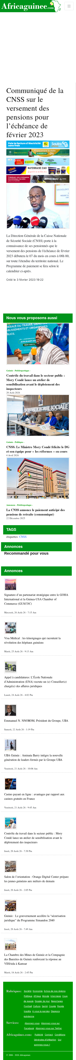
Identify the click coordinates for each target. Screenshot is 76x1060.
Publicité (39, 1034)
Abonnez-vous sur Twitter (49, 1028)
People (60, 1006)
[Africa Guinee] (30, 6)
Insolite (27, 1011)
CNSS (23, 537)
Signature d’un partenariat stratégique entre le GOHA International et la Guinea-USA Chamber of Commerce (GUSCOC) (36, 599)
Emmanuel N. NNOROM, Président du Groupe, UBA (36, 721)
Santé (45, 1006)
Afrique (37, 996)
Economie (38, 991)
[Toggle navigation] (69, 6)
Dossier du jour (42, 1001)
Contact (49, 1034)
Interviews (55, 996)
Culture (37, 1006)
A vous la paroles (41, 1011)
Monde (45, 996)
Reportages (57, 1001)
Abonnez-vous (32, 1023)
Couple (52, 1006)
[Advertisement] (38, 41)
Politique (28, 996)
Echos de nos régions (54, 991)
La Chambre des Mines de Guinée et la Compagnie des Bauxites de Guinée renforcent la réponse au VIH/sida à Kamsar (34, 959)
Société (27, 991)
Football (28, 1006)
